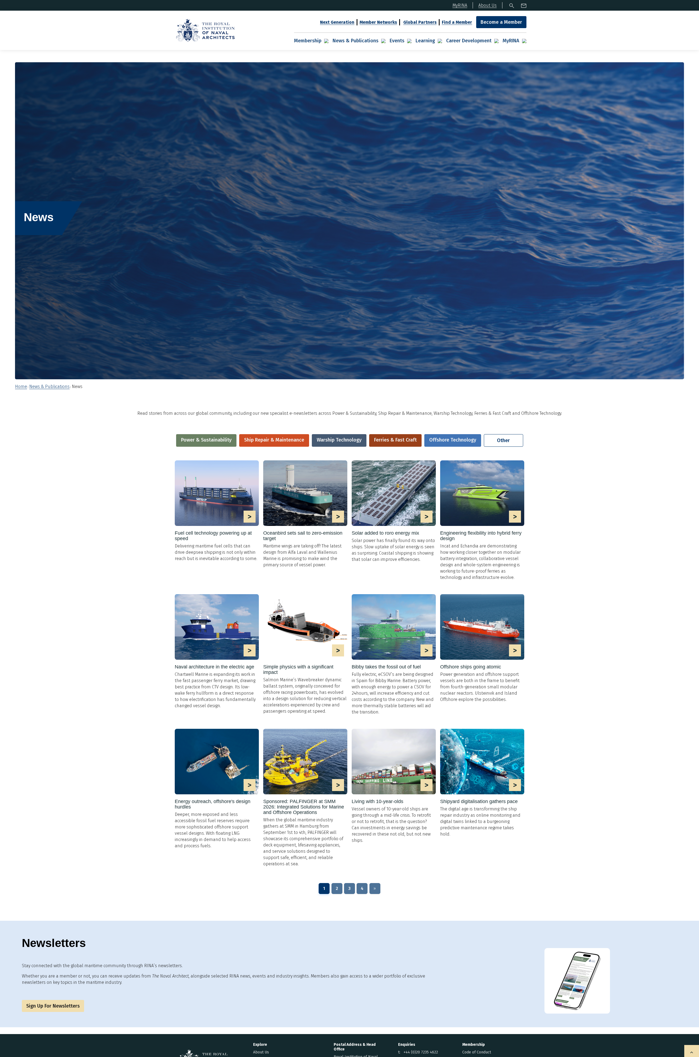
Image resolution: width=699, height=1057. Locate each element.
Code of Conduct (476, 1052)
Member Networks (378, 22)
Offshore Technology (452, 440)
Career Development (468, 41)
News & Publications (355, 41)
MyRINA (511, 41)
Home (21, 386)
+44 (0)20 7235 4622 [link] (421, 1052)
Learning (425, 41)
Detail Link (217, 511)
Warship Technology (339, 440)
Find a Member (457, 22)
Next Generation (337, 22)
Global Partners (420, 22)
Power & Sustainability (206, 440)
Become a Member (501, 22)
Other (503, 440)
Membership (307, 41)
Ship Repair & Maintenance (274, 440)
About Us (261, 1052)
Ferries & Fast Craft (395, 440)
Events (397, 41)
